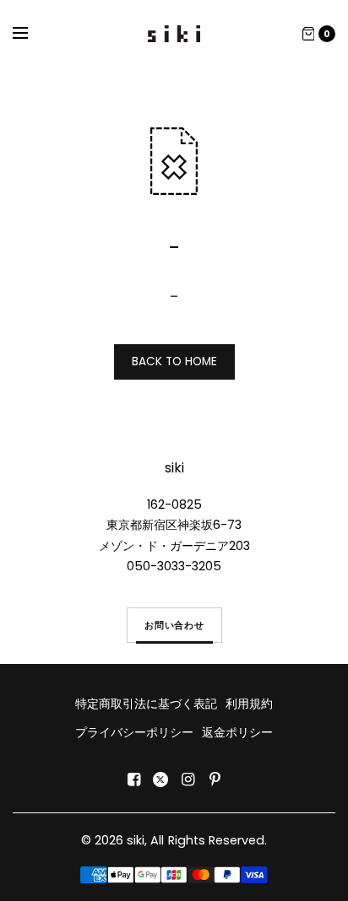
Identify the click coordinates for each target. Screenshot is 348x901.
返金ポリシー (237, 732)
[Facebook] (133, 779)
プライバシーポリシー (134, 732)
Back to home (174, 361)
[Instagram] (187, 779)
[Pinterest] (214, 779)
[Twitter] (160, 779)
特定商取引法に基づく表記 (146, 703)
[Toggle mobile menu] (31, 33)
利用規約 (249, 703)
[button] (174, 625)
